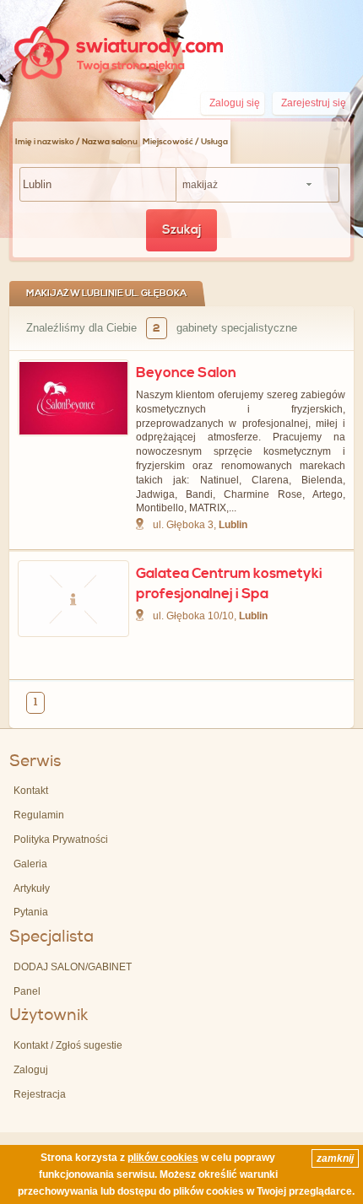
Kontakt (31, 790)
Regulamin (39, 815)
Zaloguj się (234, 103)
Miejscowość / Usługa (185, 142)
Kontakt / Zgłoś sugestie (68, 1045)
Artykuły (32, 888)
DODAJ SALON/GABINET (73, 967)
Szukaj (181, 230)
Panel (27, 991)
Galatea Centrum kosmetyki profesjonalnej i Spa (229, 583)
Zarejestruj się (313, 103)
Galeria (30, 864)
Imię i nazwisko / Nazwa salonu (76, 142)
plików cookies (162, 1158)
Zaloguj (31, 1070)
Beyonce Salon (186, 373)
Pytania (31, 912)
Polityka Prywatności (61, 839)
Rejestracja (40, 1094)
